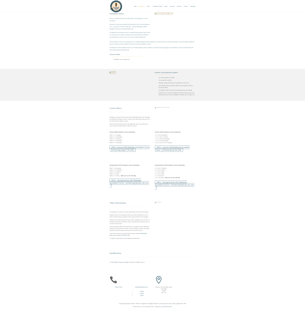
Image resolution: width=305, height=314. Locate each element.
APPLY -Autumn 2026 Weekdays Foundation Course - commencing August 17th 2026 (130, 148)
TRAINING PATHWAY (157, 6)
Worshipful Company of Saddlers (120, 262)
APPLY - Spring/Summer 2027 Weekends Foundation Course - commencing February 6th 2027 (174, 183)
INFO (148, 6)
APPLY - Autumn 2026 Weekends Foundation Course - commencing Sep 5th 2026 (172, 148)
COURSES (141, 6)
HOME (135, 6)
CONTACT (185, 6)
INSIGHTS (179, 6)
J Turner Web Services (166, 306)
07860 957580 (126, 235)
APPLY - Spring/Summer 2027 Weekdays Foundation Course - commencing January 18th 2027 (129, 181)
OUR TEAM (172, 6)
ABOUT (166, 6)
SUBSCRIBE (192, 6)
